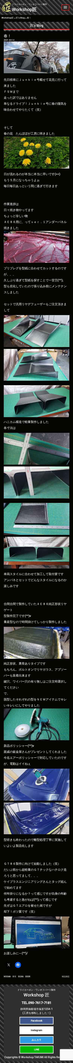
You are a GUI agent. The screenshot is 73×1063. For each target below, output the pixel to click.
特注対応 (65, 977)
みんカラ (36, 1040)
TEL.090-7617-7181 (36, 1003)
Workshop (29, 7)
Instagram (36, 1030)
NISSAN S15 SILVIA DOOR (17, 977)
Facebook (36, 1020)
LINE (36, 1049)
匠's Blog (36, 25)
